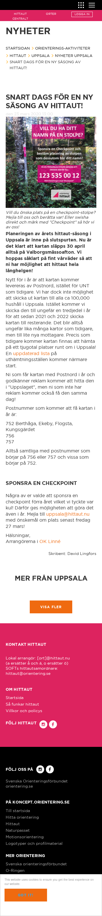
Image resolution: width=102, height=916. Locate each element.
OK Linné (49, 541)
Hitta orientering (22, 817)
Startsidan (18, 48)
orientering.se (19, 786)
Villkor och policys (24, 710)
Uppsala (40, 56)
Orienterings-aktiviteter (62, 48)
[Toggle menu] (92, 4)
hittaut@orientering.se (28, 673)
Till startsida (18, 810)
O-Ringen (15, 870)
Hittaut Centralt (20, 16)
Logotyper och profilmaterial (34, 843)
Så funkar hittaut (22, 704)
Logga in (82, 14)
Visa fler (51, 607)
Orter (51, 13)
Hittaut (18, 56)
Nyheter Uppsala (73, 56)
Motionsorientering (25, 837)
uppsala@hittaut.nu (68, 514)
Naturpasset (18, 830)
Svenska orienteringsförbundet (36, 864)
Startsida (15, 697)
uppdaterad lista (31, 353)
